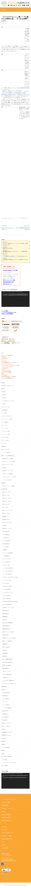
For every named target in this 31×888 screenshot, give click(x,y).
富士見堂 (4, 619)
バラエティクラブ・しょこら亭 (8, 476)
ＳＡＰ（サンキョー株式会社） (8, 683)
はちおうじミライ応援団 (6, 372)
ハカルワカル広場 (5, 589)
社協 (2, 753)
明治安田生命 (4, 634)
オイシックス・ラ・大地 (6, 419)
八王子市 (3, 369)
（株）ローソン (5, 671)
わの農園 (4, 549)
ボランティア (4, 440)
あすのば (4, 759)
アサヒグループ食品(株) (7, 552)
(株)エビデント (5, 495)
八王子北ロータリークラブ (6, 464)
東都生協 (4, 644)
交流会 (3, 397)
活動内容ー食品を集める (6, 814)
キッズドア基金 (5, 704)
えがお (9, 218)
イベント (12, 218)
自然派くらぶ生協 (5, 665)
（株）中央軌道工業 (6, 674)
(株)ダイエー (4, 504)
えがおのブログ (4, 829)
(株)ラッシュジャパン (6, 510)
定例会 (2, 729)
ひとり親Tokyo (4, 375)
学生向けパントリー (5, 723)
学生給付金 (4, 713)
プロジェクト (4, 437)
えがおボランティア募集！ (8, 278)
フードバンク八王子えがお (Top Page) (8, 799)
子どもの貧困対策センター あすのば (8, 362)
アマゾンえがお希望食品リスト (7, 378)
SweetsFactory (5, 531)
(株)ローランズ (5, 513)
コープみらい (4, 565)
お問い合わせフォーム (7, 283)
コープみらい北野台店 (7, 568)
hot (4, 218)
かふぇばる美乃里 (5, 540)
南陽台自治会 (4, 610)
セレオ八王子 (4, 583)
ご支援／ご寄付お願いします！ (9, 266)
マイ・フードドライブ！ (8, 272)
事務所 (2, 446)
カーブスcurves (5, 561)
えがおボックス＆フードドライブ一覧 (10, 274)
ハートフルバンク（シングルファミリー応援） (10, 365)
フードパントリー (4, 434)
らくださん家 (4, 546)
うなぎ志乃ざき (5, 537)
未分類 (26, 218)
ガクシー (3, 359)
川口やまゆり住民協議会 (7, 622)
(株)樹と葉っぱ (5, 519)
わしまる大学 (4, 361)
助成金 (2, 482)
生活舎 (3, 650)
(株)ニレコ (4, 507)
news (6, 218)
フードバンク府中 (5, 452)
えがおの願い (4, 826)
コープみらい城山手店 (7, 571)
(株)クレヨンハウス (6, 501)
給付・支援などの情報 (5, 756)
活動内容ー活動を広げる (6, 820)
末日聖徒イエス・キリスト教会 (8, 637)
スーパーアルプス (5, 580)
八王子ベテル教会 (5, 598)
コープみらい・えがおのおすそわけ (9, 577)
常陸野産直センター (5, 735)
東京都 (2, 373)
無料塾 (2, 744)
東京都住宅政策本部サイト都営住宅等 (8, 376)
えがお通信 (3, 410)
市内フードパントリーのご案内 (9, 280)
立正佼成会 (4, 653)
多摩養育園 (4, 616)
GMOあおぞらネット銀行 (7, 458)
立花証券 (4, 656)
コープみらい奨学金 (6, 707)
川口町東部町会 (5, 625)
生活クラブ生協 (5, 647)
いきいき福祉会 (5, 534)
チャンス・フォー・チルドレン (7, 366)
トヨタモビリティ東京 (6, 586)
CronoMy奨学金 (4, 358)
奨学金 (2, 689)
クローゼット (4, 428)
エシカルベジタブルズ (5, 416)
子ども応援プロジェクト (7, 400)
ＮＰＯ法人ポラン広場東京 (7, 680)
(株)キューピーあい (6, 498)
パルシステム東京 (5, 595)
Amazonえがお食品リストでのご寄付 (10, 270)
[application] (15, 299)
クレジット (3, 425)
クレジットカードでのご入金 (8, 268)
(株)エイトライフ (5, 492)
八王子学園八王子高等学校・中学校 (9, 601)
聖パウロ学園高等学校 (6, 659)
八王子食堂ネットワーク (6, 470)
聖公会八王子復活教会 (6, 662)
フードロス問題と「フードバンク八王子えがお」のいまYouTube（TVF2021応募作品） (8, 312)
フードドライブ (17, 218)
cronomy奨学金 (5, 692)
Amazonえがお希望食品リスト (9, 276)
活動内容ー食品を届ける (6, 817)
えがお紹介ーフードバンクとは (7, 808)
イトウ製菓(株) (5, 555)
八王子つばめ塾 (4, 368)
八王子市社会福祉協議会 (6, 371)
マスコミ (3, 443)
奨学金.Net (3, 356)
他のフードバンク (4, 449)
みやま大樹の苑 (5, 543)
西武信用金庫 (4, 668)
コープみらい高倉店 (7, 574)
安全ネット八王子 (4, 726)
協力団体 (22, 218)
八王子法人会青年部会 (6, 604)
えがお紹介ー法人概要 (5, 802)
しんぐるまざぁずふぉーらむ (7, 363)
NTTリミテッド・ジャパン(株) (8, 461)
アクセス (3, 841)
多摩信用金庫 (4, 613)
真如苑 (2, 750)
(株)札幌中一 (4, 516)
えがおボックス (4, 407)
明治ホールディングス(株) (7, 631)
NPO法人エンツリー (6, 528)
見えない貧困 (4, 765)
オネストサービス (5, 558)
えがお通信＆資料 (4, 848)
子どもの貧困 (4, 717)
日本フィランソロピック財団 (8, 486)
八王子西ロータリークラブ (7, 607)
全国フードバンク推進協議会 (7, 355)
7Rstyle (3, 525)
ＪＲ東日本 (4, 677)
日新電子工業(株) (5, 628)
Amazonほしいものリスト (6, 385)
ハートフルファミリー (6, 592)
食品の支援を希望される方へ (8, 281)
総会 (3, 403)
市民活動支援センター (5, 732)
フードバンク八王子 (6, 479)
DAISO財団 (4, 695)
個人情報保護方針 (4, 805)
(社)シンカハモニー (6, 522)
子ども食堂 (3, 720)
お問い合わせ (4, 844)
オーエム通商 (4, 422)
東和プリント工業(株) (6, 641)
